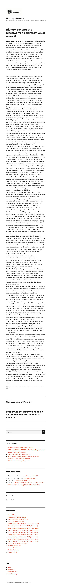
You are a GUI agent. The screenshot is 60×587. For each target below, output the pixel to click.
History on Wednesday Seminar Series (19, 454)
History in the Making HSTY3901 (18, 543)
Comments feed (12, 571)
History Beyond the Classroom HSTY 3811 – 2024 (23, 526)
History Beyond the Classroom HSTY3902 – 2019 (23, 537)
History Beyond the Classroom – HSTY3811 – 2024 (23, 523)
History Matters (15, 18)
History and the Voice (32, 476)
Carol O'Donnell (12, 485)
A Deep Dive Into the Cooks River (30, 485)
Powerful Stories (13, 548)
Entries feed (11, 569)
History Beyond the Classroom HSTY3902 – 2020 (23, 539)
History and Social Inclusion (16, 521)
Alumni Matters (12, 515)
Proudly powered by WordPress (23, 582)
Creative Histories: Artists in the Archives (20, 448)
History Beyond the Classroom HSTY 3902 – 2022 (23, 528)
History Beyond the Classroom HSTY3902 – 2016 (23, 530)
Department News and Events (17, 517)
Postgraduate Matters (14, 545)
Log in (9, 567)
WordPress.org (12, 574)
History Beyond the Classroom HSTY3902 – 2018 (23, 534)
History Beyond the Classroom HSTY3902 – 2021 (23, 541)
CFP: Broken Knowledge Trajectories (19, 461)
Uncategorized (12, 552)
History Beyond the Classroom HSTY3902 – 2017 (23, 532)
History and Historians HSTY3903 (18, 519)
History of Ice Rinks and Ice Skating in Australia (29, 482)
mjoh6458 (10, 387)
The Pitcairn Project (14, 550)
